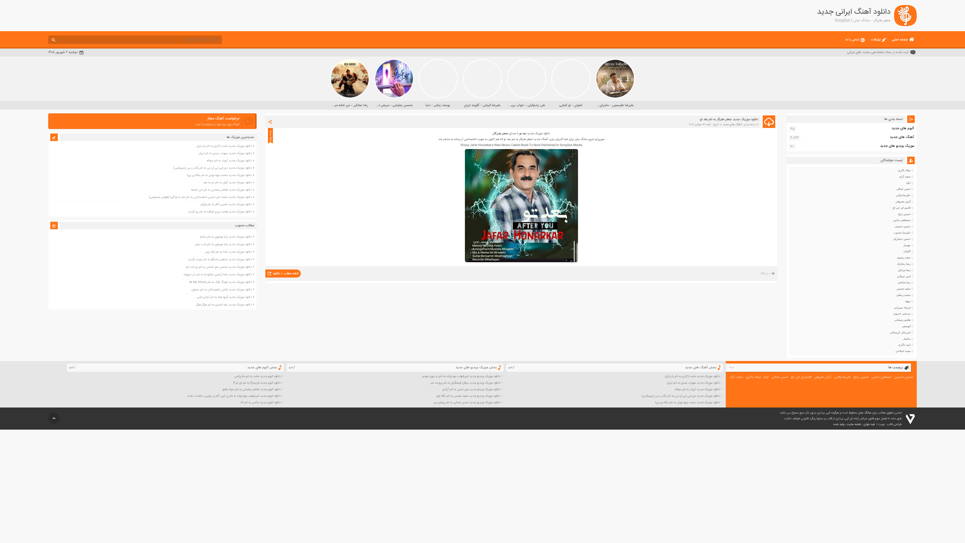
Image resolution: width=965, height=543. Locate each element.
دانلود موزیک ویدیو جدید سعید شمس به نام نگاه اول (468, 395)
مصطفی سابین (901, 219)
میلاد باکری (904, 170)
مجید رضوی (903, 257)
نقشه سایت (854, 424)
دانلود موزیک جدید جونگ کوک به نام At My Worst (220, 282)
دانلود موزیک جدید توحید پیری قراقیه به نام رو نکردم (220, 211)
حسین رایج (904, 213)
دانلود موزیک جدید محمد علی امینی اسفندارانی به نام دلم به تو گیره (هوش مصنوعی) (200, 197)
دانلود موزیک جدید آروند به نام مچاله (229, 160)
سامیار (906, 338)
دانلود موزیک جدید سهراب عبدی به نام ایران (225, 153)
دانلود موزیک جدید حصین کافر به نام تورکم (226, 204)
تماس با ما (852, 39)
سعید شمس (903, 288)
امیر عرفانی (903, 276)
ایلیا (908, 182)
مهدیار (906, 245)
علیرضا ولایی (903, 195)
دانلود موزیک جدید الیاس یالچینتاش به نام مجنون (221, 289)
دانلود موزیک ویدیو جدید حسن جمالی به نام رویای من (466, 402)
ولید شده (838, 424)
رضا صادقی (904, 282)
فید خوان (869, 424)
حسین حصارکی (901, 238)
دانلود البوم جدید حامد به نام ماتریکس (257, 376)
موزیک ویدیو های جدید (897, 146)
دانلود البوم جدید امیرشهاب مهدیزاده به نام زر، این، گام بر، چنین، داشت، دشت (234, 395)
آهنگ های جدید (732, 124)
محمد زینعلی (903, 294)
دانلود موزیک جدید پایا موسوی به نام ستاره (226, 236)
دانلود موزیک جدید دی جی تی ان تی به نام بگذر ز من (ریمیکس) (212, 167)
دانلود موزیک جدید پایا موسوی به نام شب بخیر (223, 244)
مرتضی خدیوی (901, 313)
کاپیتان (906, 251)
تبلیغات (876, 39)
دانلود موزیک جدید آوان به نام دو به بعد (227, 182)
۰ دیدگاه (765, 273)
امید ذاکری (904, 344)
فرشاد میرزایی (902, 307)
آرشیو (511, 367)
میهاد (907, 301)
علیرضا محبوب (902, 232)
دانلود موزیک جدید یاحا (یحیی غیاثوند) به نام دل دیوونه (217, 274)
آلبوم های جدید (903, 128)
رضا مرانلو (904, 270)
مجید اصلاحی (902, 350)
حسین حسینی (902, 226)
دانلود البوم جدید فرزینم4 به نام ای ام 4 (257, 382)
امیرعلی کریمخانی (900, 332)
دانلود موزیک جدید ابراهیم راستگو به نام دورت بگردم (220, 259)
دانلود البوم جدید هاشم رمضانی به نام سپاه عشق (251, 389)
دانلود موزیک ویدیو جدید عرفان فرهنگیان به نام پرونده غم (465, 382)
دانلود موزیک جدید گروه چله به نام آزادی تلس (224, 297)
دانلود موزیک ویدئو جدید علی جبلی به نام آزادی (471, 389)
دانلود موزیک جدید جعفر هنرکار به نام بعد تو (729, 119)
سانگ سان (865, 412)
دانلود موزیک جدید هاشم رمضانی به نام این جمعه (221, 189)
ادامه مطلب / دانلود (286, 273)
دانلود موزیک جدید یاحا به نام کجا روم (229, 251)
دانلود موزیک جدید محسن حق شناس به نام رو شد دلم (219, 266)
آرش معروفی (902, 201)
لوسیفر (906, 326)
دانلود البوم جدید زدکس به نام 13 (260, 402)
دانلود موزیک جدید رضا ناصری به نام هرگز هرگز (224, 304)
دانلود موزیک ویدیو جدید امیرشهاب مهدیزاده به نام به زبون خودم (461, 376)
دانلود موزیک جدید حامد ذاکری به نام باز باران (224, 146)
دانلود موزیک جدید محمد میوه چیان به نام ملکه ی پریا (219, 175)
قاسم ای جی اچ (901, 207)
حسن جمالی (903, 188)
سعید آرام (904, 176)
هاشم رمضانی (902, 319)
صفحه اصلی (900, 39)
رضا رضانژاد (903, 263)
